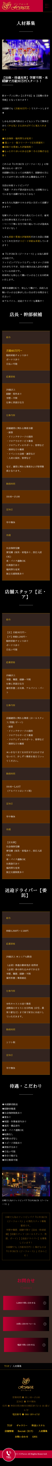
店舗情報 (9, 1431)
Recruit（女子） (26, 1431)
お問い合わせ (21, 1437)
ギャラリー (21, 1425)
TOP (6, 1366)
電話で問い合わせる (26, 1345)
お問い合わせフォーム (26, 1324)
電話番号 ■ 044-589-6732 (26, 1414)
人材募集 (43, 1431)
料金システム (38, 1425)
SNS (34, 1437)
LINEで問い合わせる (26, 1303)
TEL (8, 1457)
